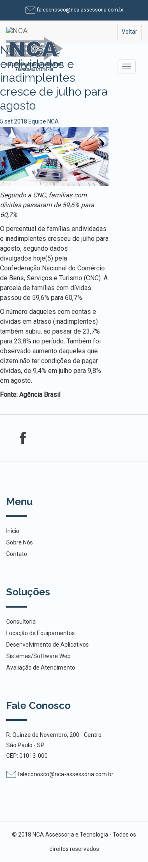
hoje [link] (39, 258)
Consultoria (21, 621)
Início (12, 531)
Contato (16, 554)
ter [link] (35, 361)
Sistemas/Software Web (38, 656)
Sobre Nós (19, 542)
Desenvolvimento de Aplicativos (47, 644)
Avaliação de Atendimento (40, 667)
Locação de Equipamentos (40, 633)
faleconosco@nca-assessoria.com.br (79, 10)
